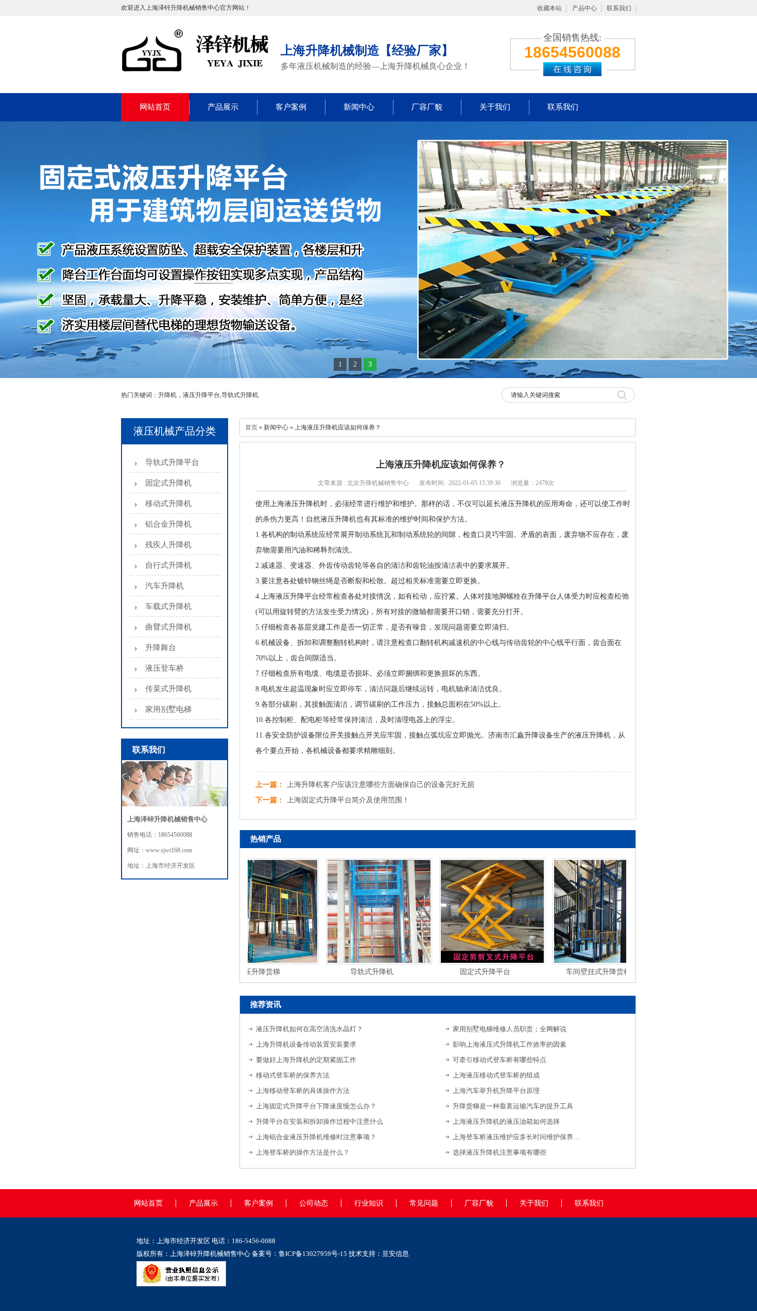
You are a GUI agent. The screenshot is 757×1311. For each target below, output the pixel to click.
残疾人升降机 (168, 545)
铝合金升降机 (168, 524)
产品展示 (223, 107)
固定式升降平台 (467, 972)
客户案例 (291, 107)
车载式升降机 (168, 606)
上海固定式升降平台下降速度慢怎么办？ (316, 1106)
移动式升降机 (168, 503)
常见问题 (423, 1203)
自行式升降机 (168, 565)
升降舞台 (160, 647)
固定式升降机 (168, 483)
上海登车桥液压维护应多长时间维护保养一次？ (517, 1137)
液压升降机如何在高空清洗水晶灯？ (309, 1029)
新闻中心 (358, 107)
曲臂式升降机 (168, 627)
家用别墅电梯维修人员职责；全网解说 (509, 1029)
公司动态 (313, 1203)
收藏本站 (549, 8)
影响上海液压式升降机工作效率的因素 (509, 1044)
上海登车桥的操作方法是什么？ (303, 1152)
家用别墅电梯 (168, 709)
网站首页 (155, 107)
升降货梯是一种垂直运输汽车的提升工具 (513, 1106)
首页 (251, 427)
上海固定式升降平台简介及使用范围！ (348, 800)
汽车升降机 (164, 586)
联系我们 (619, 8)
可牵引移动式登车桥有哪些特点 (499, 1060)
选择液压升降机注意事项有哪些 (499, 1152)
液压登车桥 (164, 668)
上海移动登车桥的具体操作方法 (303, 1090)
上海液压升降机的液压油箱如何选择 (506, 1121)
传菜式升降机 (168, 689)
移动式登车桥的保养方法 (293, 1075)
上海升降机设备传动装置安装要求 (306, 1044)
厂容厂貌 (426, 107)
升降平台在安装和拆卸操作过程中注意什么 (319, 1121)
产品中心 (584, 8)
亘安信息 (395, 1254)
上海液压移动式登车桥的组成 (496, 1075)
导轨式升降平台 (172, 462)
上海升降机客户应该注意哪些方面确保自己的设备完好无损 (380, 784)
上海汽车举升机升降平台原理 (496, 1090)
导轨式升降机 (353, 972)
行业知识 (368, 1203)
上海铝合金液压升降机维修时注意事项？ (316, 1137)
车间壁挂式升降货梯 (580, 972)
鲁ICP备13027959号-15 (313, 1254)
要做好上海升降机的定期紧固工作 (306, 1060)
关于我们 (494, 107)
